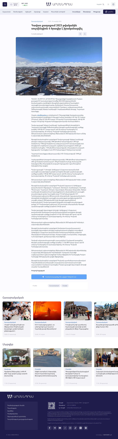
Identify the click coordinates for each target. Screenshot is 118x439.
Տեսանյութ (87, 12)
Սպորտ (45, 12)
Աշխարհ (28, 12)
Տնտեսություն (18, 12)
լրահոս (110, 12)
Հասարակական (54, 285)
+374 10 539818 (71, 405)
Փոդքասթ (96, 12)
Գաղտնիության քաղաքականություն (20, 419)
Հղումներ (10, 411)
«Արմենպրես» (42, 115)
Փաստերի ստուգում (58, 12)
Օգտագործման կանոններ (16, 416)
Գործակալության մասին (15, 405)
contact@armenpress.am (74, 408)
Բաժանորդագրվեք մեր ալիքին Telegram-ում (60, 277)
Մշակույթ (37, 12)
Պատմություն (11, 408)
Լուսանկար (76, 12)
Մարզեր (64, 285)
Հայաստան (7, 12)
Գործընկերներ (12, 414)
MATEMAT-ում (107, 435)
